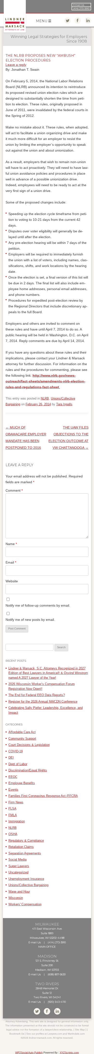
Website (12, 581)
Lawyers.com (54, 1033)
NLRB (45, 398)
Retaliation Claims (21, 847)
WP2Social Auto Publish (29, 1052)
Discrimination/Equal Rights (27, 770)
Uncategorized (18, 872)
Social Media (17, 859)
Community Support (22, 738)
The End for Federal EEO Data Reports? (36, 695)
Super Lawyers (18, 866)
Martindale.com (76, 1033)
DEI (11, 757)
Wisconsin (15, 898)
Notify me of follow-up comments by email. (38, 605)
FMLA (12, 815)
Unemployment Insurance (26, 879)
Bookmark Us (16, 1033)
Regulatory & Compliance (26, 840)
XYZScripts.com (69, 1052)
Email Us (78, 4)
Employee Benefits (21, 783)
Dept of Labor (17, 764)
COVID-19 (15, 751)
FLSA (12, 808)
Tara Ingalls (64, 404)
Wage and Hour (19, 891)
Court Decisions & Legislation (29, 745)
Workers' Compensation (24, 904)
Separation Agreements (24, 853)
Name (11, 544)
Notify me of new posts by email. (30, 620)
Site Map (80, 1029)
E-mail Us (34, 942)
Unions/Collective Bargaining (28, 885)
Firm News (15, 802)
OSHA (12, 834)
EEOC (12, 777)
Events (13, 789)
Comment (14, 490)
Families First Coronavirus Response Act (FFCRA (43, 796)
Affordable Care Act (22, 732)
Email (11, 562)
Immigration (16, 821)
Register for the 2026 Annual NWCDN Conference (42, 701)
